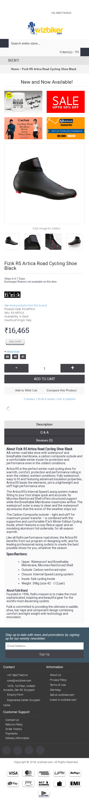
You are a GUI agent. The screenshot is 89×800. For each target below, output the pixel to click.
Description (44, 424)
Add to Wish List (26, 390)
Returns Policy (13, 724)
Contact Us (12, 720)
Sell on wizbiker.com (62, 694)
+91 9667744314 (17, 675)
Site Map (55, 689)
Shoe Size (13, 351)
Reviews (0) (44, 440)
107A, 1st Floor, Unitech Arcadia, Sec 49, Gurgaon (19, 687)
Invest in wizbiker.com (63, 699)
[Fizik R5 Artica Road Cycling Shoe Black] (14, 240)
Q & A (44, 432)
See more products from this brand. (26, 305)
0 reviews (29, 399)
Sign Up (44, 654)
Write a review (46, 399)
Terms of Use (58, 684)
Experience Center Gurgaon (23, 700)
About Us (55, 675)
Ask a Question (66, 399)
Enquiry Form (15, 694)
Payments (11, 733)
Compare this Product (61, 390)
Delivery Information (17, 738)
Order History (13, 729)
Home (6, 705)
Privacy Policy (58, 680)
